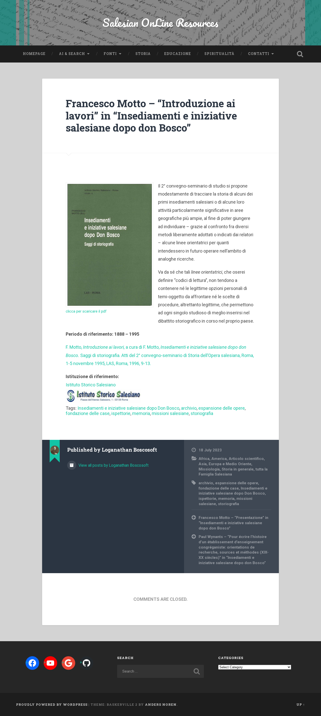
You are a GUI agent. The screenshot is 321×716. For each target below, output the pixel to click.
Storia (143, 53)
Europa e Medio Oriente (230, 464)
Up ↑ (300, 704)
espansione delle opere (221, 408)
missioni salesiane (170, 413)
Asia (203, 464)
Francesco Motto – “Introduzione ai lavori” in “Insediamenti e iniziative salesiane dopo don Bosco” (151, 115)
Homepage (34, 53)
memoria (141, 413)
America (219, 458)
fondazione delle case (88, 413)
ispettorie (120, 413)
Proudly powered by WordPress (52, 704)
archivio (189, 408)
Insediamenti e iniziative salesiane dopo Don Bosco (128, 408)
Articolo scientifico (246, 458)
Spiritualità (219, 53)
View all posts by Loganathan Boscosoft (112, 465)
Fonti (110, 53)
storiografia (202, 413)
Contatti (258, 53)
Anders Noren (161, 704)
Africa (204, 458)
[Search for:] (160, 671)
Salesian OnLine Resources (160, 22)
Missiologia (209, 469)
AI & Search (72, 53)
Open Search (300, 54)
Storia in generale (238, 469)
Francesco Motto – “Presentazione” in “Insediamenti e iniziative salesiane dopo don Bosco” (233, 522)
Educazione (177, 53)
